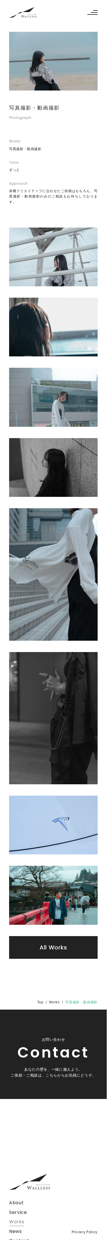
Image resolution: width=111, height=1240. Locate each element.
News (15, 1231)
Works (54, 1002)
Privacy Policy (85, 1232)
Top (40, 1002)
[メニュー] (92, 12)
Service (18, 1212)
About (16, 1202)
